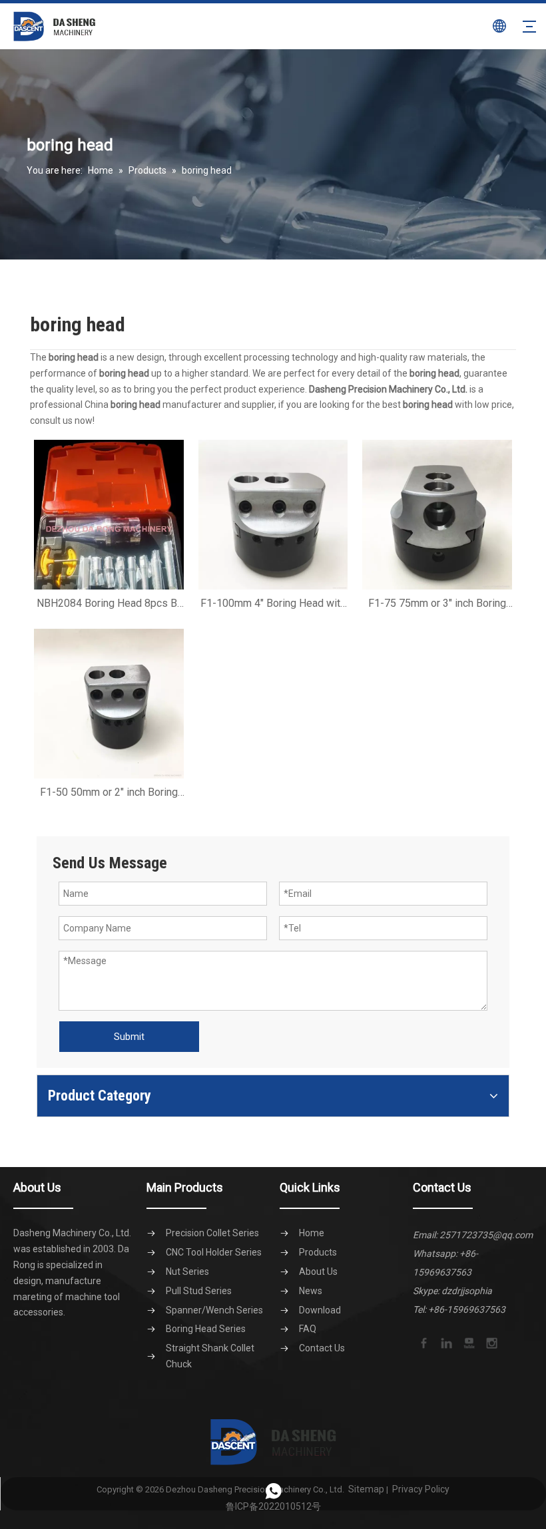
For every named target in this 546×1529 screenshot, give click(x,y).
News (310, 1290)
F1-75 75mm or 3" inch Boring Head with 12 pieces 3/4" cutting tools (437, 604)
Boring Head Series (206, 1328)
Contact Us (322, 1348)
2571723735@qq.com (486, 1235)
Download (320, 1310)
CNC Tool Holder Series (214, 1252)
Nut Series (187, 1271)
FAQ (307, 1328)
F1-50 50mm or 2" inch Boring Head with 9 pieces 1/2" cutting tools (108, 793)
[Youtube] (468, 1342)
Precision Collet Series (212, 1233)
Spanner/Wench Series (214, 1310)
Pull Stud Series (199, 1290)
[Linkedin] (445, 1342)
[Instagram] (490, 1342)
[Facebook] (422, 1342)
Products (318, 1252)
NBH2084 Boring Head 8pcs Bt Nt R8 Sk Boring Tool (108, 604)
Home (311, 1233)
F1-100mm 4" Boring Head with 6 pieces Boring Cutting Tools (273, 604)
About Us (318, 1271)
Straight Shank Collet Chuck (210, 1356)
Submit (129, 1036)
